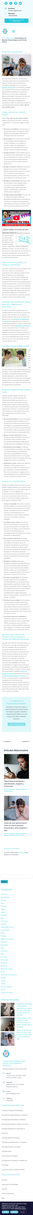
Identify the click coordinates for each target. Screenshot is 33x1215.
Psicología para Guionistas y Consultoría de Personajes (14, 1163)
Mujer (2, 948)
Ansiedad (4, 906)
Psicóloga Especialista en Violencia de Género (15, 1124)
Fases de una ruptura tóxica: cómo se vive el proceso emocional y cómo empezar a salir (24, 1034)
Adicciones (4, 894)
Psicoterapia (4, 960)
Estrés (3, 933)
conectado (21, 852)
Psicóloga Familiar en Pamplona (11, 1147)
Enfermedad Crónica (7, 927)
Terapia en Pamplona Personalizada (12, 1110)
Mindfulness (4, 945)
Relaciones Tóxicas (9, 835)
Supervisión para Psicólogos (10, 1184)
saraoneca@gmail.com (15, 10)
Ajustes (23, 1212)
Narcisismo (4, 951)
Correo (8, 1091)
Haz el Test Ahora (16, 724)
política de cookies (20, 1208)
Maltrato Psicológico (7, 939)
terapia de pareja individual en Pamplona (14, 676)
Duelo (2, 918)
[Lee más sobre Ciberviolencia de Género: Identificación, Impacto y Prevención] (16, 766)
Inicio (3, 38)
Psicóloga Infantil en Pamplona (11, 1137)
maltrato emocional (8, 87)
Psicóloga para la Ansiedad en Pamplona (14, 1119)
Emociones (4, 921)
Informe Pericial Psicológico (10, 1156)
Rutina (3, 972)
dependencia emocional (22, 325)
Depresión (4, 915)
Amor (2, 903)
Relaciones (10, 38)
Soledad (3, 978)
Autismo (3, 912)
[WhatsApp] (5, 13)
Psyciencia (4, 963)
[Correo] (4, 1091)
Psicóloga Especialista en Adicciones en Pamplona (13, 1131)
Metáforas (4, 942)
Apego (18, 833)
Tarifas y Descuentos (8, 1193)
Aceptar (6, 1212)
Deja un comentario (9, 789)
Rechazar (14, 1212)
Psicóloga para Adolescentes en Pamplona (14, 1142)
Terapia (3, 981)
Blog (3, 1198)
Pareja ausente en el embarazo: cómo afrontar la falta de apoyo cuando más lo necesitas (24, 1022)
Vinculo (3, 989)
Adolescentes (5, 897)
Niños (2, 954)
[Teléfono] (4, 1098)
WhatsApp (11, 13)
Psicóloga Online (7, 1151)
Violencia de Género (21, 789)
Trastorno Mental (6, 987)
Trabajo (3, 984)
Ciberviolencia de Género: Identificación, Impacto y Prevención (14, 783)
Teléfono (9, 1098)
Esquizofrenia (5, 930)
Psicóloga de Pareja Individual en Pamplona (14, 1115)
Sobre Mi (4, 1189)
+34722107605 (12, 15)
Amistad (3, 900)
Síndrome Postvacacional (8, 975)
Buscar (4, 881)
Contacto (4, 1180)
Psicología (4, 957)
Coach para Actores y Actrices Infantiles (13, 1169)
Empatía (3, 924)
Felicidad (3, 936)
